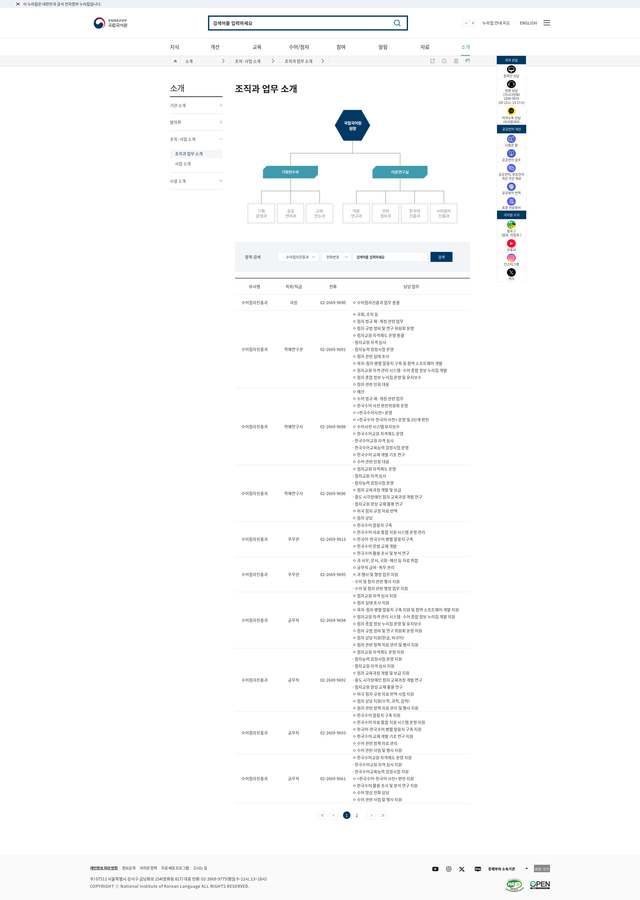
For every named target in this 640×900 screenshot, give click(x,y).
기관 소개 (178, 105)
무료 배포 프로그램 (175, 867)
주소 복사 (432, 61)
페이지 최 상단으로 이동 (490, 847)
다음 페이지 (375, 815)
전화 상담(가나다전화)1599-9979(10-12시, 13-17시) (511, 96)
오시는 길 (200, 867)
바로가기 (224, 60)
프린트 (444, 61)
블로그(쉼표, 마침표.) (511, 232)
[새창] (511, 882)
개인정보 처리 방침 (104, 867)
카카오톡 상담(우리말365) (511, 119)
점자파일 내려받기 (456, 61)
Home (175, 61)
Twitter (463, 869)
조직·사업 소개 (183, 139)
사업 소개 (183, 164)
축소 (469, 23)
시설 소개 (178, 181)
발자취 (175, 122)
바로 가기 (542, 868)
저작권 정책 (148, 867)
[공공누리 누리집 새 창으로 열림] (537, 882)
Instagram (448, 869)
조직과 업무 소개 (189, 154)
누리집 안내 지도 (496, 23)
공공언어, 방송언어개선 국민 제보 (511, 176)
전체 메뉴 (547, 22)
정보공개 (128, 867)
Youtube (434, 869)
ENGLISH (528, 23)
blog (477, 869)
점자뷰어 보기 (468, 61)
